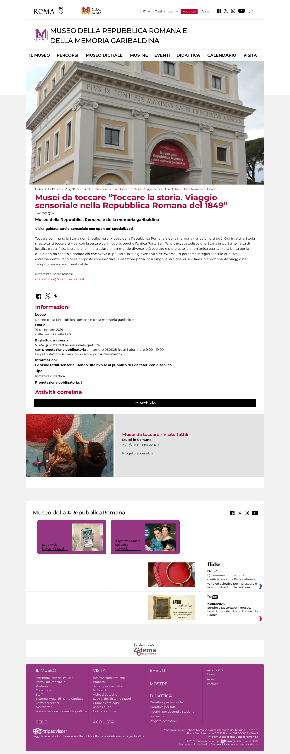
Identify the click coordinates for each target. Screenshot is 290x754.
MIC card (99, 690)
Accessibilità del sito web (228, 744)
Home (39, 189)
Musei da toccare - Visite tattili (155, 434)
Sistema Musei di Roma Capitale (60, 698)
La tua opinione (104, 711)
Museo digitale (104, 55)
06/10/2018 (232, 579)
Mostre (139, 55)
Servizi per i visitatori (108, 686)
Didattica (188, 55)
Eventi (162, 55)
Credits (205, 744)
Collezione (43, 690)
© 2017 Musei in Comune (202, 741)
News (211, 674)
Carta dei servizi (47, 703)
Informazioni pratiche (109, 678)
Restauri (42, 686)
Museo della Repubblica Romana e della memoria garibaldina (103, 736)
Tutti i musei (164, 11)
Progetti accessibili (77, 189)
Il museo (39, 55)
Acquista (189, 11)
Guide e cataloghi (106, 703)
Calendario (221, 55)
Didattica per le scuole (166, 702)
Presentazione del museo (54, 678)
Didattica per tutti (163, 707)
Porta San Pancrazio (50, 682)
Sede (41, 722)
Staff (39, 694)
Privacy (230, 741)
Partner (212, 684)
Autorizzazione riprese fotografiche (61, 711)
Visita (250, 55)
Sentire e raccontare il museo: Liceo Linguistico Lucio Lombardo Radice (232, 611)
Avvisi (211, 679)
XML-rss (253, 744)
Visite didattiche (105, 694)
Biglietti (99, 682)
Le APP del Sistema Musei (53, 546)
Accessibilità (102, 707)
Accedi (206, 11)
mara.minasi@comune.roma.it (59, 279)
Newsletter (44, 707)
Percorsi (67, 55)
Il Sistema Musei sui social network (127, 544)
